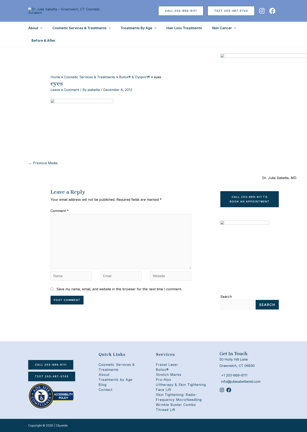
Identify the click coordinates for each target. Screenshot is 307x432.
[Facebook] (272, 11)
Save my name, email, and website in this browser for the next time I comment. (119, 289)
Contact (105, 390)
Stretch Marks (168, 375)
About (104, 375)
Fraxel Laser (167, 365)
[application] (40, 28)
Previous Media (43, 163)
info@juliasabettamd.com (240, 381)
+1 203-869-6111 (234, 375)
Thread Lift (165, 410)
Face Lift (163, 390)
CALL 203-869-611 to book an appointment (250, 199)
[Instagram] (262, 11)
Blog (103, 385)
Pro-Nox (163, 380)
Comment (60, 211)
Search (226, 296)
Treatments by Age (115, 380)
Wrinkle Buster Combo (176, 405)
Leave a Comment (65, 90)
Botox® (162, 370)
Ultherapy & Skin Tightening (181, 385)
